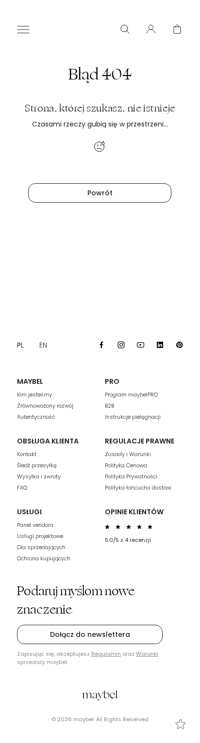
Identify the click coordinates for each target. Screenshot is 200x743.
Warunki (147, 654)
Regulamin (106, 654)
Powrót (100, 193)
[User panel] (151, 29)
